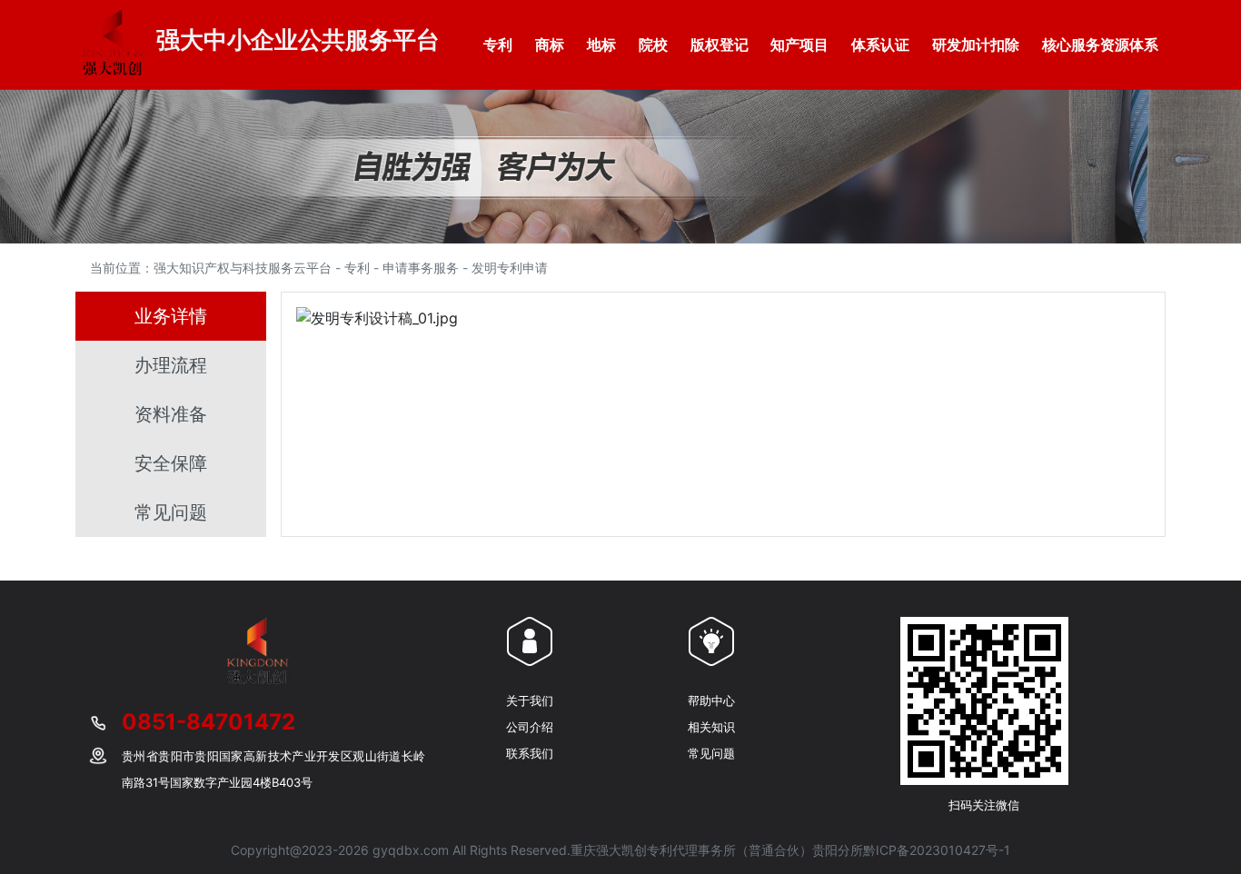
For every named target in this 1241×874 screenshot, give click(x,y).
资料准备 (170, 414)
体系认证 (880, 44)
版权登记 (719, 44)
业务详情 (170, 316)
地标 (601, 44)
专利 (497, 44)
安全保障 (170, 463)
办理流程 (170, 365)
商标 (549, 44)
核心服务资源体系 (1100, 44)
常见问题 (170, 512)
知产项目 (799, 44)
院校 (653, 44)
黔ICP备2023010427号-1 (936, 850)
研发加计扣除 (975, 44)
